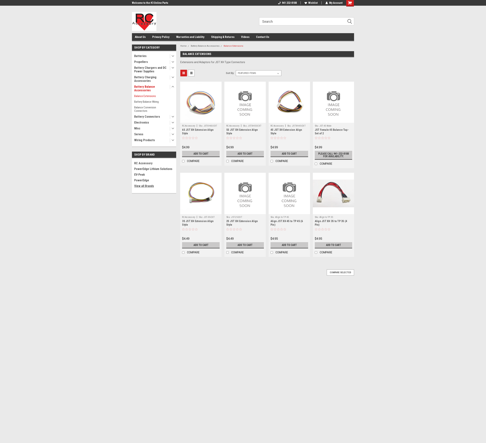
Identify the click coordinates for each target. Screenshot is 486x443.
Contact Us (262, 37)
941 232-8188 (289, 2)
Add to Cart (200, 153)
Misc (137, 128)
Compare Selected (340, 272)
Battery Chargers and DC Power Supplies (150, 69)
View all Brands (144, 186)
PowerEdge (141, 180)
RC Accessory (143, 163)
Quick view (201, 119)
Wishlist (313, 2)
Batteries (140, 56)
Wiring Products (144, 140)
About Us (140, 37)
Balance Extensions (145, 96)
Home (183, 46)
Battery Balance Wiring (146, 101)
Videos (245, 37)
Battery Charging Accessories (145, 79)
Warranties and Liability (190, 37)
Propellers (141, 62)
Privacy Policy (161, 37)
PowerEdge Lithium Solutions (153, 169)
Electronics (141, 122)
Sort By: (230, 73)
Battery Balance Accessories (144, 88)
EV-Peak (139, 174)
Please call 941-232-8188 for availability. (333, 155)
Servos (138, 134)
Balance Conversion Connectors (145, 109)
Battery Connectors (147, 116)
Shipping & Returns (222, 37)
